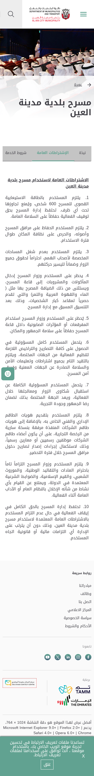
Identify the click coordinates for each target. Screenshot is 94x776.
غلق (47, 764)
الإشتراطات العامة (53, 152)
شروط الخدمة (15, 152)
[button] (47, 84)
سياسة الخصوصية (77, 618)
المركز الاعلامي (79, 610)
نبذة (82, 152)
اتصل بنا (85, 602)
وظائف (85, 594)
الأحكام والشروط (78, 626)
